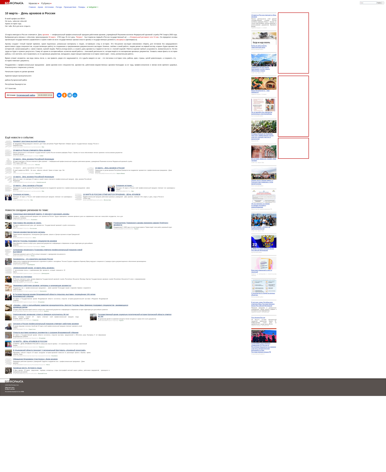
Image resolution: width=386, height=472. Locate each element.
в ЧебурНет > (92, 7)
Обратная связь (9, 387)
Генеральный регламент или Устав (144, 37)
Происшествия (70, 7)
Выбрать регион (10, 389)
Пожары (81, 7)
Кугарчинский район (26, 95)
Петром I (79, 37)
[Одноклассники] (64, 95)
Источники (49, 7)
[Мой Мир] (74, 95)
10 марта (51, 37)
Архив (40, 7)
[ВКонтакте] (59, 95)
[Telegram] (69, 95)
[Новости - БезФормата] (12, 2)
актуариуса (120, 40)
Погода (59, 7)
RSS (22, 391)
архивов (45, 35)
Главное (32, 7)
